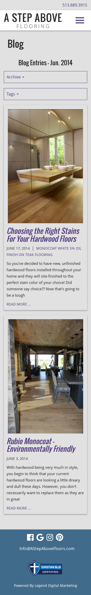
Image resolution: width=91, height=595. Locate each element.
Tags (11, 94)
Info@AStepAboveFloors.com (47, 548)
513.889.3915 (74, 5)
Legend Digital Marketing (56, 585)
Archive (14, 77)
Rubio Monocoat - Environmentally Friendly (41, 445)
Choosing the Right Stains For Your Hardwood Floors (43, 235)
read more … (19, 304)
